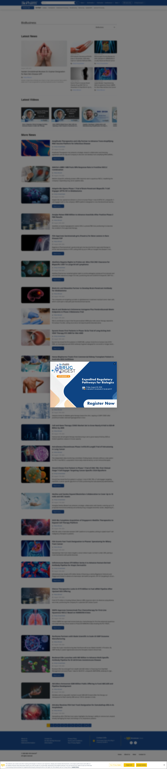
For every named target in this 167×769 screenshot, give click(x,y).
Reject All (129, 765)
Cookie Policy (75, 767)
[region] (83, 765)
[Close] (164, 765)
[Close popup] (114, 364)
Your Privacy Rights (115, 765)
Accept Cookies (141, 765)
